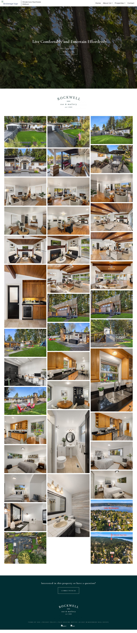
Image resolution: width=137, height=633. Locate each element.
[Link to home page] (11, 3)
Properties (120, 4)
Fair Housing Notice (67, 622)
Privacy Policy (49, 622)
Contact (130, 3)
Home (98, 3)
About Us (108, 4)
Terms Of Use (34, 622)
